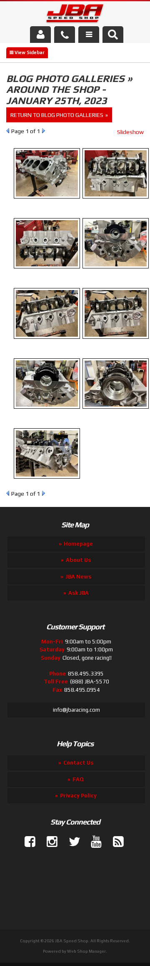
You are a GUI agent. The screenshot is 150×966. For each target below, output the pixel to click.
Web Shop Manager (86, 951)
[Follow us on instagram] (48, 842)
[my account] (40, 34)
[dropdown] (88, 34)
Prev (7, 130)
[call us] (64, 34)
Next (43, 130)
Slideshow (130, 132)
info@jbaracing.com (76, 710)
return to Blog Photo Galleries (56, 115)
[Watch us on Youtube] (93, 842)
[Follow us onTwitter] (71, 842)
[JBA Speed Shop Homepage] (75, 15)
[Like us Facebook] (26, 842)
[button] (112, 34)
